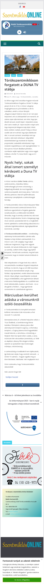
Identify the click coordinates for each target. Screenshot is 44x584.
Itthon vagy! (15, 97)
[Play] (19, 32)
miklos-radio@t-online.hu (18, 514)
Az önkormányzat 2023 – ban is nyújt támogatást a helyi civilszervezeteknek (23, 402)
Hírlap (20, 75)
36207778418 (13, 511)
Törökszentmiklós (26, 97)
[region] (22, 571)
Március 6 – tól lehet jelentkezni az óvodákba (23, 395)
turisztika (35, 97)
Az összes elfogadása (22, 580)
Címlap (7, 75)
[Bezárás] (41, 559)
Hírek (13, 75)
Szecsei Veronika (21, 94)
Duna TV (8, 97)
